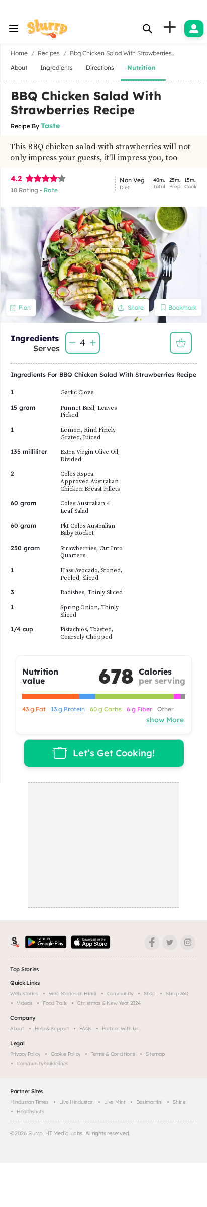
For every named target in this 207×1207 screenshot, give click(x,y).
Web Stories (24, 993)
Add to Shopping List (181, 343)
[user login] (193, 28)
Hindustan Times (29, 1102)
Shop (149, 993)
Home (19, 53)
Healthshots (30, 1111)
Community (120, 993)
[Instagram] (187, 942)
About (17, 1028)
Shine (179, 1102)
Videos (24, 1003)
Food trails (55, 1003)
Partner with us (120, 1028)
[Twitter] (169, 942)
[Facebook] (151, 942)
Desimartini (149, 1102)
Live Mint (114, 1102)
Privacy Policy (25, 1054)
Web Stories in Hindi (72, 993)
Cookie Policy (65, 1054)
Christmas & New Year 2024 (109, 1003)
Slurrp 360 (177, 993)
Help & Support (52, 1028)
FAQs (85, 1028)
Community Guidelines (42, 1063)
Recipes (49, 53)
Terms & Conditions (113, 1054)
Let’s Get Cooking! (114, 753)
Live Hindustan (76, 1102)
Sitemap (155, 1054)
